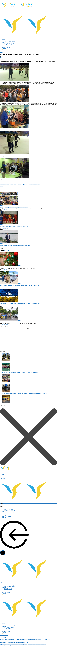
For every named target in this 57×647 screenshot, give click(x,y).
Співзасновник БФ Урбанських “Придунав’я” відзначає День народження (15, 245)
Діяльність (4, 42)
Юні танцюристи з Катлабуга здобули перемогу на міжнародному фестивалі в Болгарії (20, 372)
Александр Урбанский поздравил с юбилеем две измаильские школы (14, 187)
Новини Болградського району (10, 41)
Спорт (5, 46)
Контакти (4, 48)
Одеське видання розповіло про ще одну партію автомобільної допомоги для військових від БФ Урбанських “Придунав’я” (25, 321)
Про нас (3, 39)
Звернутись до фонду (6, 47)
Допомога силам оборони (9, 43)
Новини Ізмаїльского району (9, 509)
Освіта (5, 514)
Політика (3, 474)
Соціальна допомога (8, 44)
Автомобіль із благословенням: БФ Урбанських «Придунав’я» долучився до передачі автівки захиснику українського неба (27, 361)
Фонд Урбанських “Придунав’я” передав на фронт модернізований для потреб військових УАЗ (19, 285)
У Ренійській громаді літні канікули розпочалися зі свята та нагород (14, 645)
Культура (5, 45)
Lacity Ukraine (3, 478)
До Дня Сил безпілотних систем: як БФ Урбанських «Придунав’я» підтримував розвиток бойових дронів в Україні (25, 393)
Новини (1, 52)
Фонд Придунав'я (5, 209)
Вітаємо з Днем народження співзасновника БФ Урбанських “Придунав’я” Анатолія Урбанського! (20, 303)
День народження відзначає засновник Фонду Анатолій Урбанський (14, 207)
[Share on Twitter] (29, 59)
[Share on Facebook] (29, 58)
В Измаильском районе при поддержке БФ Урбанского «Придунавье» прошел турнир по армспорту (20, 184)
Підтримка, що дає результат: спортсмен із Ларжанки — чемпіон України (15, 226)
